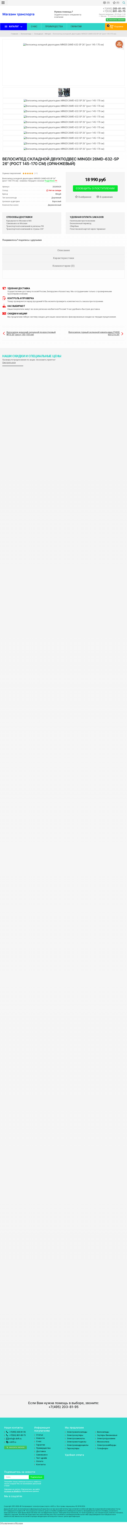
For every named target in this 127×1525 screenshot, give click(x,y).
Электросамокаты (76, 1438)
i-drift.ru (12, 1442)
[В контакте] (6, 1501)
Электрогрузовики (106, 1438)
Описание (63, 250)
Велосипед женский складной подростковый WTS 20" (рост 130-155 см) (31, 333)
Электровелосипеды (77, 1432)
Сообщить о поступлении (95, 188)
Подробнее (50, 181)
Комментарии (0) (63, 265)
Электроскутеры (75, 1435)
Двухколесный (54, 205)
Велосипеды (103, 1432)
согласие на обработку (12, 1491)
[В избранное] (84, 197)
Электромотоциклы (76, 1442)
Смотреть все (9, 362)
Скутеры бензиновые (107, 1435)
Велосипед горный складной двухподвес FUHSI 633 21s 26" (94, 333)
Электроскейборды (106, 1445)
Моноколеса (103, 1442)
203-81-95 (114, 8)
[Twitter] (9, 1501)
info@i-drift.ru (15, 1438)
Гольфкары (102, 1448)
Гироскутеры (73, 1448)
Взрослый (56, 202)
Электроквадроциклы (77, 1445)
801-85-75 (114, 11)
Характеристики (63, 258)
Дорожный (56, 198)
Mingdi (48, 34)
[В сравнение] (105, 197)
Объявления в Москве (11, 1523)
